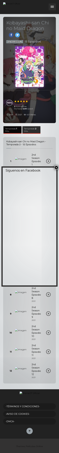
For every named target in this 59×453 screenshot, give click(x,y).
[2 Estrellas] (18, 101)
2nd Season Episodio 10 (36, 331)
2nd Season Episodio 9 (36, 312)
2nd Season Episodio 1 (36, 159)
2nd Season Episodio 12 (36, 369)
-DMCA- (10, 421)
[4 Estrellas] (24, 101)
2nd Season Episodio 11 (36, 350)
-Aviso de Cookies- (18, 414)
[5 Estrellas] (26, 101)
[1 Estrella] (15, 101)
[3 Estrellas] (21, 101)
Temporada (11, 129)
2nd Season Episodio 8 (36, 293)
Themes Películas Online (29, 446)
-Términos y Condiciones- (23, 406)
